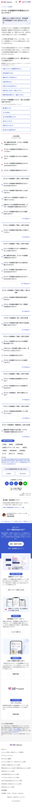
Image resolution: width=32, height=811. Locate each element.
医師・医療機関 (17, 729)
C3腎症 (4, 444)
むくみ (4, 453)
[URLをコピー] (7, 483)
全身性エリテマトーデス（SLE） (11, 447)
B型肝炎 (25, 447)
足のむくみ (12, 453)
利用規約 (3, 63)
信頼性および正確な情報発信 (14, 730)
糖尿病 (11, 444)
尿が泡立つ (20, 453)
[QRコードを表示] (11, 483)
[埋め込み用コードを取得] (16, 483)
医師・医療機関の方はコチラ (16, 548)
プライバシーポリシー (11, 63)
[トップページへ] (16, 746)
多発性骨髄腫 (19, 444)
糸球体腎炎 (22, 450)
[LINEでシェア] (25, 483)
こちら (14, 733)
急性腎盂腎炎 (13, 450)
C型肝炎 (4, 450)
